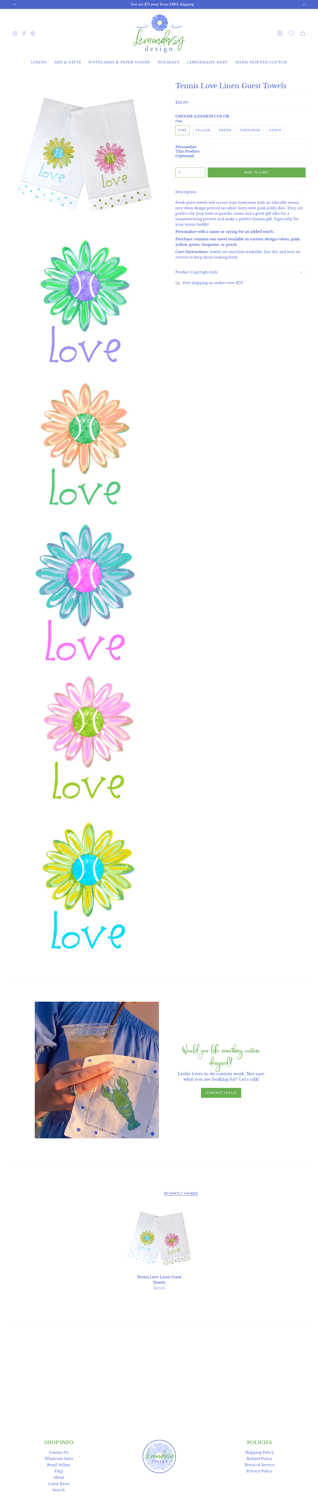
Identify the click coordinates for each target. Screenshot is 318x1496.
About (58, 1477)
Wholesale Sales (58, 1458)
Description (186, 192)
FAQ (59, 1471)
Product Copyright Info (196, 272)
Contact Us (58, 1452)
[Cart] (302, 33)
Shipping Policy (259, 1452)
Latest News (58, 1484)
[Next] (303, 4)
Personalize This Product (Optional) (187, 151)
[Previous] (14, 4)
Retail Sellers (58, 1465)
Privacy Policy (259, 1471)
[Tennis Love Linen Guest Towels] (159, 1238)
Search (58, 1490)
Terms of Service (259, 1465)
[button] (291, 33)
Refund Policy (259, 1458)
